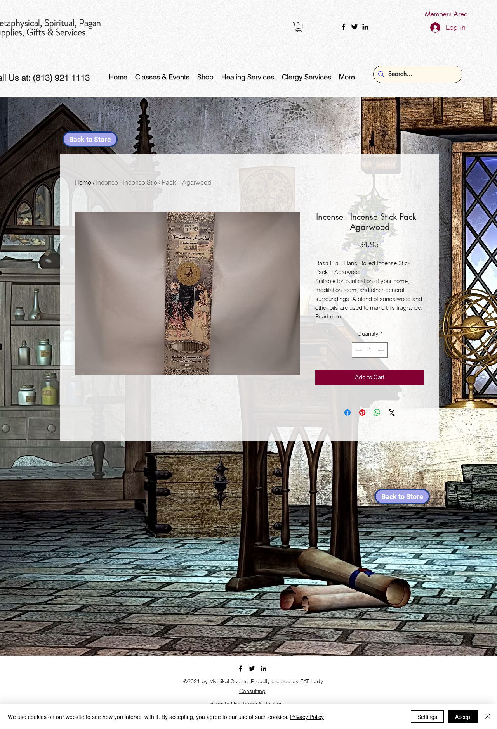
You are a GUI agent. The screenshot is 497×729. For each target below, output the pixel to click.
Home (83, 182)
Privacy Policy (307, 716)
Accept (463, 716)
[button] (298, 27)
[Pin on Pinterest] (362, 412)
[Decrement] (358, 350)
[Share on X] (391, 412)
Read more (329, 316)
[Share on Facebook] (347, 412)
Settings (427, 716)
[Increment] (381, 350)
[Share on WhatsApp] (377, 412)
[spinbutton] (369, 350)
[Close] (487, 716)
